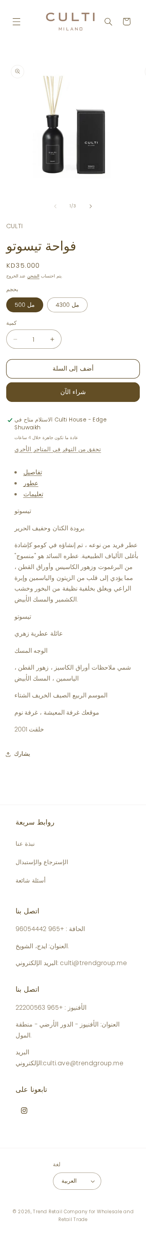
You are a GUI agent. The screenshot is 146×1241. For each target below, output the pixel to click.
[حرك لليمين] (90, 206)
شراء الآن (73, 391)
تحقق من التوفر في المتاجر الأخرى (57, 449)
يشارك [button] (22, 754)
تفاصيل (32, 472)
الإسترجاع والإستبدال (42, 862)
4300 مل (67, 305)
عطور (31, 483)
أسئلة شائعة (31, 880)
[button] (16, 22)
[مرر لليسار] (55, 206)
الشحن (33, 276)
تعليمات (33, 494)
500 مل (25, 305)
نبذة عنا (25, 844)
